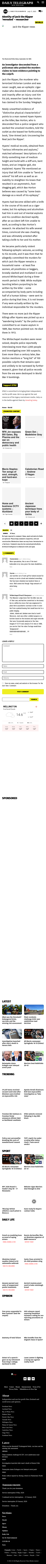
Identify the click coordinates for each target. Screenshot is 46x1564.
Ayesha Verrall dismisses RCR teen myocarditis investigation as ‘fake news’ (34, 1093)
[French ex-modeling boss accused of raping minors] (12, 1228)
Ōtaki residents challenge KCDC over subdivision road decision (32, 1020)
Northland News (7, 1406)
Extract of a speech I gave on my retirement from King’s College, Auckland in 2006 (11, 1361)
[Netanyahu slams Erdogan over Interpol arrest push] (12, 1056)
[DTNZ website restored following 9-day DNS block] (34, 1107)
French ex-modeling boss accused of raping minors (12, 1237)
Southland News (7, 1435)
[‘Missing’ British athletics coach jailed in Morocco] (12, 1201)
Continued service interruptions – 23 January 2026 (19, 1497)
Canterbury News (7, 1430)
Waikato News (6, 1414)
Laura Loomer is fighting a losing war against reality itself (33, 1360)
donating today (31, 400)
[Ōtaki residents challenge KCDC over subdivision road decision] (34, 1010)
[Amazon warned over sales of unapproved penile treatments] (12, 1276)
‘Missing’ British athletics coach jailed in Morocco (11, 1211)
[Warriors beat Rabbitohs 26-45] (34, 1056)
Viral (37, 1555)
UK (11, 530)
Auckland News (7, 1409)
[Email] (26, 523)
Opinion (4, 1451)
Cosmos (25, 1555)
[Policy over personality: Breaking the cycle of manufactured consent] (12, 1131)
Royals (32, 1555)
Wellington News (7, 1422)
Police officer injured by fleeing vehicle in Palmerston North (22, 1476)
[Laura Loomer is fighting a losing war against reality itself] (34, 1350)
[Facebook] (21, 523)
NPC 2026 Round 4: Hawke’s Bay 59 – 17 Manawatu (10, 1189)
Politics (7, 1552)
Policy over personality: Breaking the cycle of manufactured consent (11, 1140)
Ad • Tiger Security (7, 514)
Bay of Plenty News (8, 1412)
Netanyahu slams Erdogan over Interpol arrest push (10, 1065)
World (39, 22)
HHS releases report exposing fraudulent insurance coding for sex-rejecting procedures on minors (34, 1315)
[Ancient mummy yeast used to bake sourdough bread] (34, 1276)
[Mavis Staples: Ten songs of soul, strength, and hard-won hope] (11, 459)
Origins (31, 1550)
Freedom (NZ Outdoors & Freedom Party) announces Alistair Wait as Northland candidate (12, 1117)
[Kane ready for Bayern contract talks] (34, 1201)
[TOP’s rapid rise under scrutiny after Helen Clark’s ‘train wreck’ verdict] (34, 1131)
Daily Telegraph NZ (18, 11)
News (4, 1459)
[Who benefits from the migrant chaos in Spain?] (34, 1330)
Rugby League (22, 1552)
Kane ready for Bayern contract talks (33, 1210)
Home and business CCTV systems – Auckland (10, 507)
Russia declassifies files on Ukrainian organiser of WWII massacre (34, 1237)
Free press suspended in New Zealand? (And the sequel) (11, 1313)
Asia (20, 1555)
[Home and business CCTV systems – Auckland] (11, 494)
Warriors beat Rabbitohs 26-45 (33, 1168)
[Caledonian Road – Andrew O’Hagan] (34, 459)
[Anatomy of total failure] (12, 1330)
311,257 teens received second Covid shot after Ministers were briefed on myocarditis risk (11, 1093)
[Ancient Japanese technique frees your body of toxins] (34, 494)
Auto (15, 1555)
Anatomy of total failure (11, 1338)
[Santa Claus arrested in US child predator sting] (34, 1252)
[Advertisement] (23, 764)
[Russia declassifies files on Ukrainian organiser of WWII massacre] (34, 1228)
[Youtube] (33, 1378)
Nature (38, 1550)
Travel (38, 1552)
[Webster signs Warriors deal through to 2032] (34, 1179)
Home (4, 407)
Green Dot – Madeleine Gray (33, 433)
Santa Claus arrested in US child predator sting (33, 1260)
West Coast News (7, 1427)
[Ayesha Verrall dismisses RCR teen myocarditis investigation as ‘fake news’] (34, 1082)
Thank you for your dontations (12, 1488)
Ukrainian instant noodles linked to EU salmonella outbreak (10, 1261)
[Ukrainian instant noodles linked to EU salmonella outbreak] (12, 1252)
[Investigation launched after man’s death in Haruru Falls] (12, 1034)
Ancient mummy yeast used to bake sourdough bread (33, 1285)
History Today (29, 1242)
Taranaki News (6, 1419)
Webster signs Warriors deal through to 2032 (33, 1188)
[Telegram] (11, 523)
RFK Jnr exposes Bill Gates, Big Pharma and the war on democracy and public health (11, 438)
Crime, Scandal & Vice (9, 1242)
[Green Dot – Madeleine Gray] (34, 422)
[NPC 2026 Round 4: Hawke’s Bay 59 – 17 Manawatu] (12, 1179)
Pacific (19, 1550)
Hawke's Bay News (8, 1417)
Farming (13, 1552)
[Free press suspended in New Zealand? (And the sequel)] (12, 1304)
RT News (12, 533)
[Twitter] (16, 523)
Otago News (6, 1433)
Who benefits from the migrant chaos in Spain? (33, 1339)
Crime (13, 1550)
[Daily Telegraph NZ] (5, 11)
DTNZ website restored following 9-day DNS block (33, 1116)
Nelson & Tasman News (9, 1425)
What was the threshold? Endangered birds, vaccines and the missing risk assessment (12, 1020)
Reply (11, 567)
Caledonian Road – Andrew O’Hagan (34, 471)
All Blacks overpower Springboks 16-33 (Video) (34, 1042)
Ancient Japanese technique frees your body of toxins (33, 509)
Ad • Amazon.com (7, 448)
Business (9, 1555)
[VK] (36, 523)
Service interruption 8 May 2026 (13, 1493)
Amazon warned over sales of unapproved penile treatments (10, 1285)
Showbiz (31, 1552)
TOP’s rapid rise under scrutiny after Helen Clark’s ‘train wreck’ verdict (33, 1141)
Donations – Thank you (10, 1506)
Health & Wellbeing (9, 1266)
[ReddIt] (31, 523)
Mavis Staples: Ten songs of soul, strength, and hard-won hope (10, 474)
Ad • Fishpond (6, 482)
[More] (41, 523)
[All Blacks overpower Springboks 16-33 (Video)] (34, 1034)
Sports (25, 1550)
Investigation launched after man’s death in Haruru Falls (11, 1043)
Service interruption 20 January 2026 (14, 1501)
